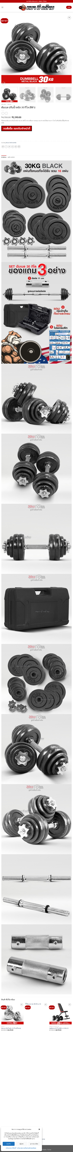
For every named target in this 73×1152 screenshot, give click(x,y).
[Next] (68, 51)
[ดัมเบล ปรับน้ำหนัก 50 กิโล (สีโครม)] (36, 1069)
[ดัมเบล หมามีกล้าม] (36, 7)
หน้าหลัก (3, 104)
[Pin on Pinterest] (15, 146)
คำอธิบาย (3, 157)
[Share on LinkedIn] (19, 146)
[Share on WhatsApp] (3, 146)
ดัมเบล (9, 104)
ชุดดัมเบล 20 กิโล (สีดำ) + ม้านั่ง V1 (59, 1028)
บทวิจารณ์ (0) (11, 157)
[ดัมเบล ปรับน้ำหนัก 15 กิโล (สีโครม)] (12, 1014)
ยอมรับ (8, 1144)
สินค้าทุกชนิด (13, 142)
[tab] (3, 157)
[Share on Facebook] (6, 146)
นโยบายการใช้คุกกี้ (11, 1148)
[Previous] (5, 51)
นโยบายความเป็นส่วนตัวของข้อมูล (26, 1148)
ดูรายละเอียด (34, 1144)
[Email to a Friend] (12, 146)
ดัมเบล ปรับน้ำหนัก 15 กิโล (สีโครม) (11, 1028)
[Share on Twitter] (9, 146)
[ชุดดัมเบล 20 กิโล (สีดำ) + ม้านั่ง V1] (60, 1014)
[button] (39, 1129)
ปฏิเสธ (21, 1144)
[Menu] (2, 7)
